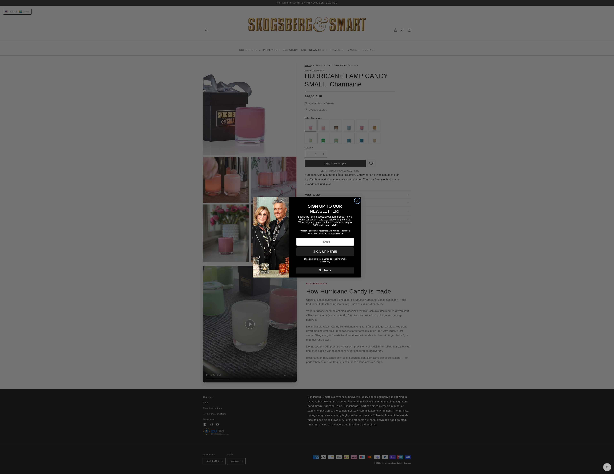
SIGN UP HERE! (325, 251)
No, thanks (325, 270)
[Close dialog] (357, 201)
